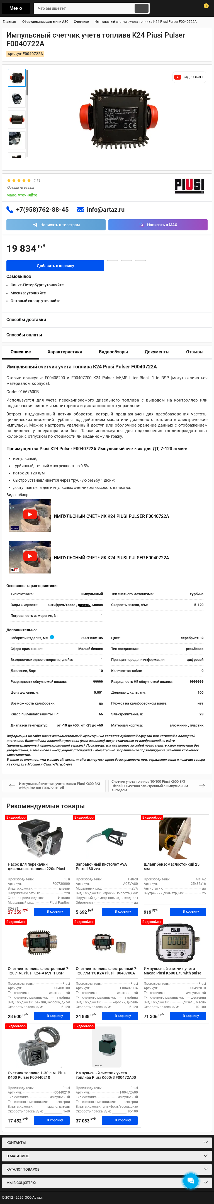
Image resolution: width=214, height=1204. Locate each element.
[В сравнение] (140, 265)
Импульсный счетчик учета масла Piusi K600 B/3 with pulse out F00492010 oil (172, 973)
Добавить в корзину (55, 266)
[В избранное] (126, 265)
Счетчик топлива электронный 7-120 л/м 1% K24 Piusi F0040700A (107, 971)
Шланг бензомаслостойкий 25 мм (172, 866)
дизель (84, 605)
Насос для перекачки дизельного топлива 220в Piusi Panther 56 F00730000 (36, 869)
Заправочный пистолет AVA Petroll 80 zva (101, 866)
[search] (142, 8)
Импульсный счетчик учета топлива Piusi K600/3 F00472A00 (106, 1075)
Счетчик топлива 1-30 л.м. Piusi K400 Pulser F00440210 (37, 1075)
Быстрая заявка (112, 265)
